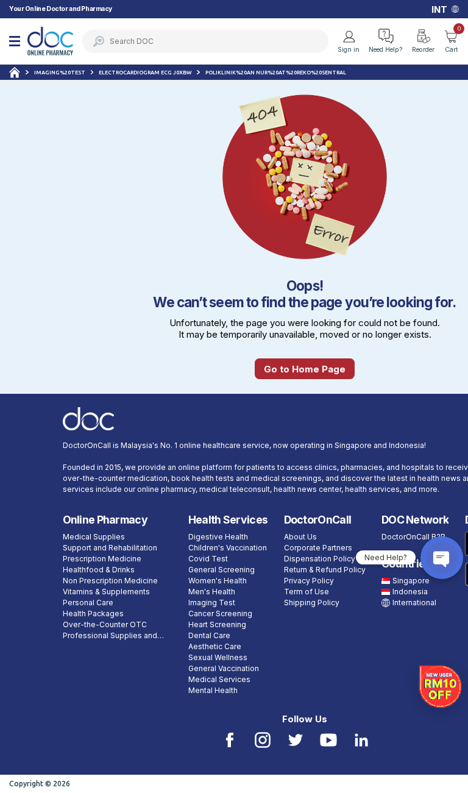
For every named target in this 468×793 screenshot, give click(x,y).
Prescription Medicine (102, 558)
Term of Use (306, 591)
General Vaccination (223, 668)
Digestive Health (218, 536)
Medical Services (219, 679)
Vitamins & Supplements (106, 591)
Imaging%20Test (59, 72)
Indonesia (410, 591)
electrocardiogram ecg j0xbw (145, 72)
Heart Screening (217, 624)
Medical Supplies (94, 536)
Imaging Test (211, 602)
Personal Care (88, 602)
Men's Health (211, 591)
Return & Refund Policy (325, 569)
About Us (300, 536)
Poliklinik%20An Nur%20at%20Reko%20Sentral (275, 72)
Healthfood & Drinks (99, 569)
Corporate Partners (318, 547)
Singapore (411, 580)
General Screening (221, 569)
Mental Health (213, 690)
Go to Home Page (305, 369)
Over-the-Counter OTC (105, 624)
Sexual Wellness (217, 657)
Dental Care (209, 635)
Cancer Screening (220, 613)
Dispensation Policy (319, 558)
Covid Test (208, 558)
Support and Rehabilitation (110, 547)
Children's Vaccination (227, 547)
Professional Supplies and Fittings (110, 636)
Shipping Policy (311, 602)
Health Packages (93, 613)
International (414, 602)
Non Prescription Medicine (110, 580)
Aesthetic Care (214, 646)
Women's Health (217, 580)
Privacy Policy (309, 580)
